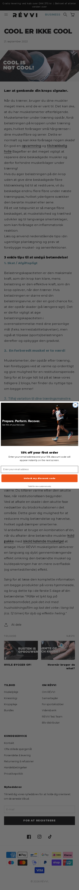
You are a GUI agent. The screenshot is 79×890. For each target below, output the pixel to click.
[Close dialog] (75, 404)
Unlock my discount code (40, 478)
